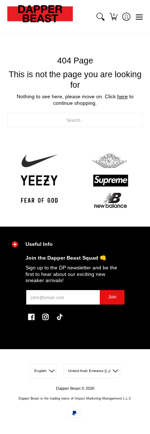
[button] (113, 16)
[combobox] (75, 120)
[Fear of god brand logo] (39, 200)
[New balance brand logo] (111, 200)
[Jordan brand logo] (111, 161)
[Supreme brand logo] (111, 181)
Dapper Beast (68, 388)
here (122, 96)
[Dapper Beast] (40, 16)
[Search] (100, 16)
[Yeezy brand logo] (39, 181)
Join (112, 296)
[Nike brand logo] (39, 161)
